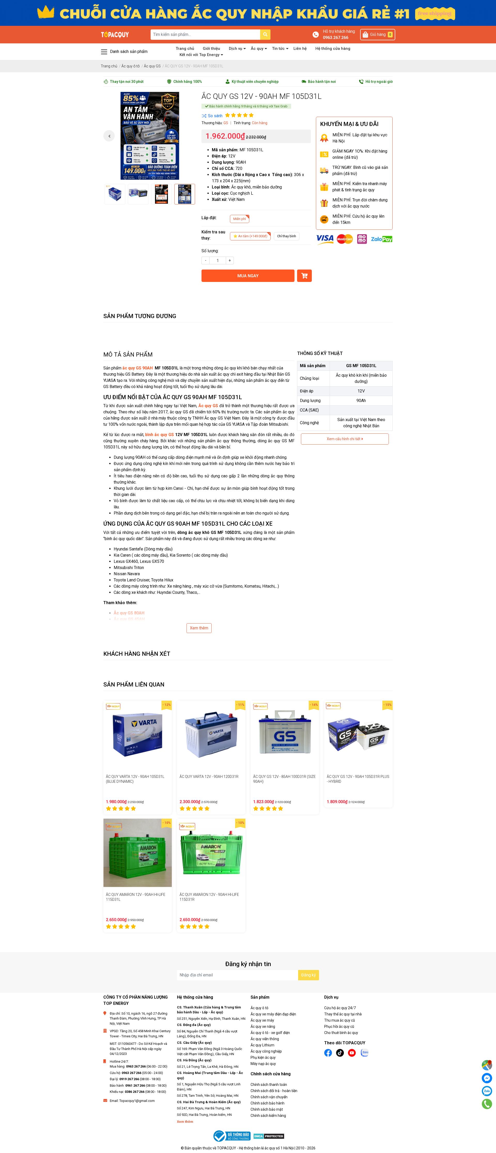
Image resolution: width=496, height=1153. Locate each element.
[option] (149, 136)
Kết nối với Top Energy (199, 54)
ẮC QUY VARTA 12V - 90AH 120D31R (209, 777)
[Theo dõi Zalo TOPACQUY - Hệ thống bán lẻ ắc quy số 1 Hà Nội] (365, 1052)
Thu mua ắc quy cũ (339, 1020)
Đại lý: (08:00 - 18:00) (135, 1079)
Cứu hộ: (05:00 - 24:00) (136, 1073)
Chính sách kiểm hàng (268, 1115)
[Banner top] (248, 12)
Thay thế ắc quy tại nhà (343, 1014)
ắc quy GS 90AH (137, 368)
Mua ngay (248, 275)
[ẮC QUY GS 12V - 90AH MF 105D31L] (150, 136)
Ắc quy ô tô (259, 1008)
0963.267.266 (335, 37)
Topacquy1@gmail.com (137, 1101)
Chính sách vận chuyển (269, 1097)
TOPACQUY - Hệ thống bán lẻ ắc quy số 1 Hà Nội (255, 1148)
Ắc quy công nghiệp (266, 1051)
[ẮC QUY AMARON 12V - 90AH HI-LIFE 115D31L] (137, 853)
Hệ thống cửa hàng (332, 48)
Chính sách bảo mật (267, 1109)
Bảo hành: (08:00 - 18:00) (138, 1085)
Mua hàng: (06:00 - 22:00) (138, 1066)
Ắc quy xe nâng (263, 1026)
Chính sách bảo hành (267, 1103)
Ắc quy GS (208, 405)
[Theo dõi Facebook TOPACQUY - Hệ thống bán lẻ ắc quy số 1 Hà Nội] (328, 1052)
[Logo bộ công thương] (232, 1136)
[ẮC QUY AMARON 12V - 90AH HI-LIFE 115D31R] (211, 853)
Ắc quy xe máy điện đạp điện (273, 1014)
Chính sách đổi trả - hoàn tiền (274, 1091)
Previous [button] (109, 135)
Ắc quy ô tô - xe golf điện (270, 1033)
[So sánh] (212, 116)
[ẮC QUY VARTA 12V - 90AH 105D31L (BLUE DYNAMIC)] (137, 735)
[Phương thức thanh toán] (354, 239)
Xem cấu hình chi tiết (344, 439)
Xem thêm (199, 628)
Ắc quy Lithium (262, 1045)
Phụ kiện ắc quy (263, 1057)
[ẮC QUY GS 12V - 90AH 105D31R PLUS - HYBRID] (358, 735)
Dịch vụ (235, 48)
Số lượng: (210, 250)
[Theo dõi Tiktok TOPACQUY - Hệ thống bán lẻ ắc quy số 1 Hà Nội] (340, 1052)
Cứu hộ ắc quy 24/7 (340, 1008)
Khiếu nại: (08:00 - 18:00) (138, 1092)
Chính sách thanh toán (269, 1085)
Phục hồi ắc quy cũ (339, 1026)
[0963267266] (487, 1104)
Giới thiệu (211, 48)
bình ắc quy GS (159, 434)
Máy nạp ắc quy (263, 1064)
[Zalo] (487, 1091)
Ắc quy (257, 48)
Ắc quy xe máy (262, 1020)
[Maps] (487, 1065)
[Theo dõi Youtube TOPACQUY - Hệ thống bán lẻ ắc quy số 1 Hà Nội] (352, 1052)
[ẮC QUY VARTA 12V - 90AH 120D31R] (211, 735)
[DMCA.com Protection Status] (268, 1136)
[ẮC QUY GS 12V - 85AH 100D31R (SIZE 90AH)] (285, 735)
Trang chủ (185, 48)
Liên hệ (300, 48)
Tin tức (278, 48)
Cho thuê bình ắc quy (341, 1033)
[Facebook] (487, 1078)
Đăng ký (308, 975)
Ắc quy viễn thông (265, 1039)
